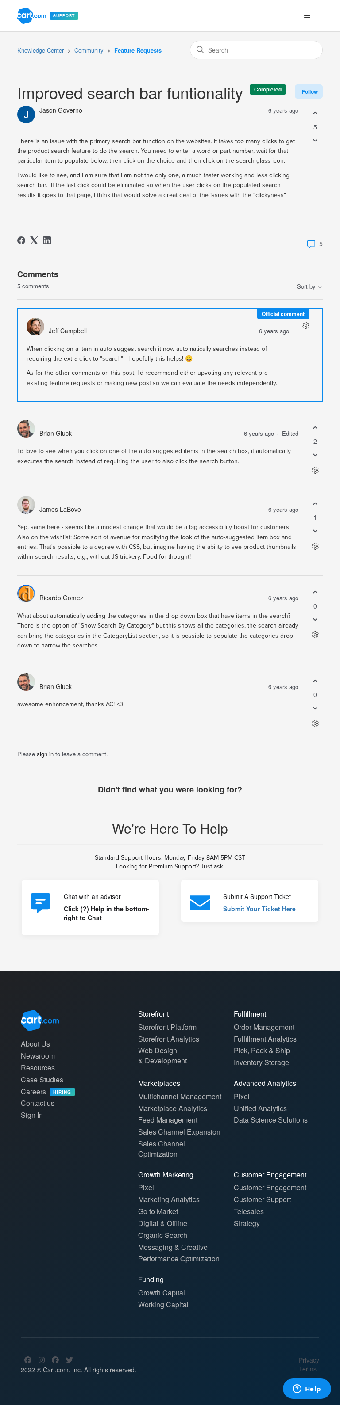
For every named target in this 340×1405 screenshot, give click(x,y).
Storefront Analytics (168, 1039)
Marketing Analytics (169, 1199)
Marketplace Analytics (172, 1108)
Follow (310, 91)
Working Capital (163, 1304)
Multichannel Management (179, 1096)
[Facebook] (21, 240)
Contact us (37, 1103)
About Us (35, 1044)
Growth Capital (161, 1292)
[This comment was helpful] (315, 427)
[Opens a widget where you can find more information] (306, 1389)
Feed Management (167, 1120)
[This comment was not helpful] (315, 454)
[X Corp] (34, 240)
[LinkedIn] (47, 240)
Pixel (242, 1096)
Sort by (307, 286)
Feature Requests (138, 50)
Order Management (264, 1027)
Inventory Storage (261, 1062)
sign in (45, 754)
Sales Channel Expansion (179, 1132)
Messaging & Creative (173, 1247)
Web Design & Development (162, 1055)
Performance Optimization (179, 1258)
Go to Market (158, 1211)
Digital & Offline (162, 1223)
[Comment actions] (305, 325)
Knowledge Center (40, 50)
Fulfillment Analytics (265, 1039)
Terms (308, 1368)
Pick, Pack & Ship (262, 1050)
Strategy (247, 1223)
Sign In (32, 1115)
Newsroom (38, 1056)
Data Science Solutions (271, 1120)
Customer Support (262, 1199)
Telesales (249, 1211)
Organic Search (162, 1235)
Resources (38, 1067)
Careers (46, 1091)
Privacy (309, 1360)
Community (89, 50)
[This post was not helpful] (315, 140)
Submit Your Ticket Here (259, 908)
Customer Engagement (270, 1187)
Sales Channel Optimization (161, 1148)
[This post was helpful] (315, 113)
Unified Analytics (260, 1108)
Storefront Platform (167, 1027)
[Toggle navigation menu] (307, 16)
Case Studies (42, 1079)
